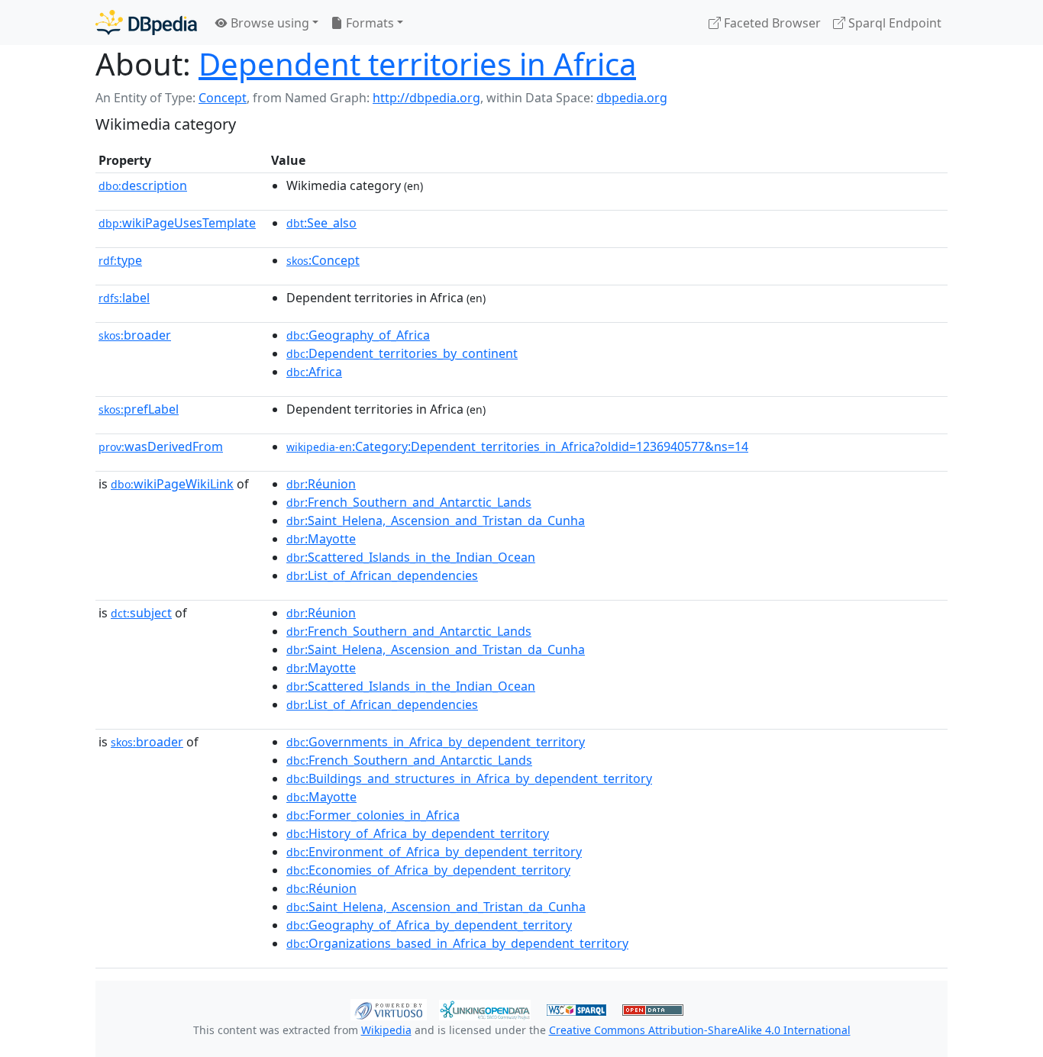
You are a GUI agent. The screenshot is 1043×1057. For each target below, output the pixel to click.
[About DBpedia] (146, 22)
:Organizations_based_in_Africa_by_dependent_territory (457, 943)
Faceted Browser (771, 23)
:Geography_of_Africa (358, 335)
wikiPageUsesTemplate (177, 222)
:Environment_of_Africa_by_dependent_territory (434, 851)
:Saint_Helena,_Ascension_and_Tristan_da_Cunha (435, 520)
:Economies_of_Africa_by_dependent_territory (428, 870)
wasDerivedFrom (160, 446)
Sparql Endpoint (893, 23)
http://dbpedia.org (426, 97)
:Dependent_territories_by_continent (402, 353)
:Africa (314, 371)
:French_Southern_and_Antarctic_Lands (408, 502)
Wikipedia (386, 1030)
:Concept (323, 260)
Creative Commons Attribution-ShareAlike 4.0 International (700, 1030)
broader (134, 335)
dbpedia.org (631, 97)
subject (141, 612)
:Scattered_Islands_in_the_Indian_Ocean (410, 557)
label (124, 297)
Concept (223, 97)
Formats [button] (368, 23)
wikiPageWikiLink (172, 483)
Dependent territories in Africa (417, 64)
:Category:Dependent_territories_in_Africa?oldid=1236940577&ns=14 (517, 446)
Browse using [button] (268, 23)
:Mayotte (321, 538)
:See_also (321, 222)
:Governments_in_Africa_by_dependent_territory (435, 741)
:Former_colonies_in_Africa (373, 815)
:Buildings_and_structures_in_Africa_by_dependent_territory (469, 778)
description (142, 185)
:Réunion (321, 483)
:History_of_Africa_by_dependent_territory (417, 833)
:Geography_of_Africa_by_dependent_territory (429, 925)
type (120, 260)
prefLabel (138, 409)
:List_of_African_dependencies (382, 575)
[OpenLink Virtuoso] (388, 1008)
